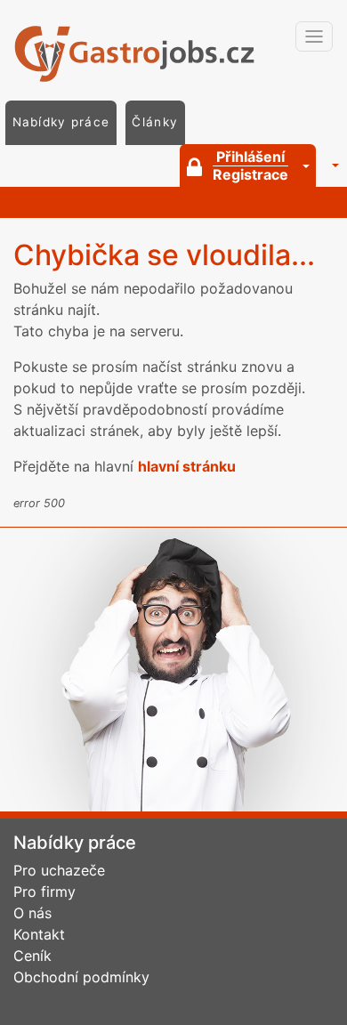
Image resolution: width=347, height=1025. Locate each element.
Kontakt (39, 934)
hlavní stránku (187, 466)
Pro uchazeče (59, 870)
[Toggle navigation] (314, 36)
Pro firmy (44, 891)
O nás (32, 913)
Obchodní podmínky (81, 977)
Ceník (32, 955)
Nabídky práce (61, 122)
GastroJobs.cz (146, 53)
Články (155, 122)
